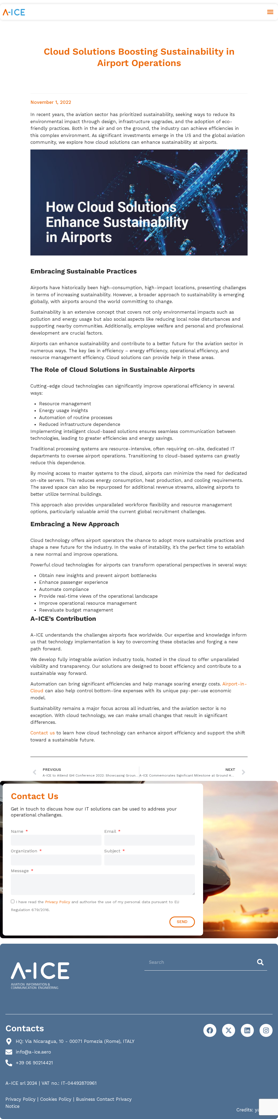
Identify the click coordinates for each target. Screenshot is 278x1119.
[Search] (261, 962)
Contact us (42, 732)
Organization (25, 850)
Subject (113, 850)
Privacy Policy (57, 902)
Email (110, 831)
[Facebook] (209, 1030)
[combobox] (199, 962)
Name (18, 831)
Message (20, 870)
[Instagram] (266, 1030)
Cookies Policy (55, 1099)
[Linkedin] (247, 1030)
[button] (270, 12)
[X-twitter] (228, 1030)
